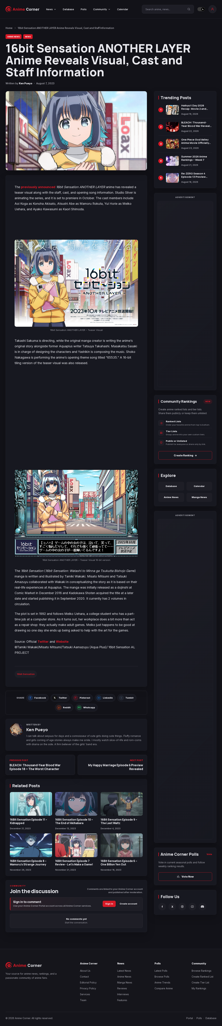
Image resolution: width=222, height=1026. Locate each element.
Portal (189, 1018)
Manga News (199, 497)
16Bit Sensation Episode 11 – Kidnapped (28, 821)
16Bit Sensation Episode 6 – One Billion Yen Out (119, 862)
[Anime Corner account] (212, 9)
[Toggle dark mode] (201, 9)
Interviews (123, 994)
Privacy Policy (88, 988)
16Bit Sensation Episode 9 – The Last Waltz (119, 821)
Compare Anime (164, 988)
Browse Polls (162, 976)
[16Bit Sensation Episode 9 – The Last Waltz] (122, 804)
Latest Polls (161, 970)
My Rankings (199, 988)
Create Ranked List (202, 976)
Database (68, 9)
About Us (85, 970)
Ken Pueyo (25, 83)
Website (62, 641)
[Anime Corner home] (23, 9)
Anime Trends (162, 982)
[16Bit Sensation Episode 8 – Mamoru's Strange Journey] (31, 845)
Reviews (122, 988)
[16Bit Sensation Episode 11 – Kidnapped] (31, 804)
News (28, 36)
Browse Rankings (201, 970)
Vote (209, 854)
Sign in (109, 903)
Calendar (122, 9)
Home (9, 28)
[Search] (189, 9)
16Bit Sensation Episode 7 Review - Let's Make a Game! (74, 862)
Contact (84, 976)
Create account (128, 903)
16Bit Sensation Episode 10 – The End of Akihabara (74, 821)
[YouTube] (192, 906)
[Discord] (202, 906)
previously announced (38, 187)
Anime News (13, 36)
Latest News (124, 970)
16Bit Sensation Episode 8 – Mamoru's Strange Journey (28, 862)
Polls (84, 9)
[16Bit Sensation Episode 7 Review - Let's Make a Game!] (76, 845)
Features (122, 1000)
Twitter (43, 641)
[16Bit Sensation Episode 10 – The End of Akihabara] (76, 804)
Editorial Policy (88, 982)
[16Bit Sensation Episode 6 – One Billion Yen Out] (122, 845)
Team (83, 1000)
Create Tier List (200, 982)
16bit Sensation (26, 674)
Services (85, 994)
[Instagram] (182, 906)
